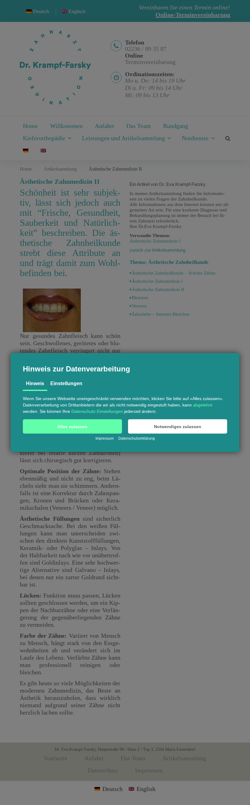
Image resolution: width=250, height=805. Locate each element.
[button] (72, 426)
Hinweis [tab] (35, 383)
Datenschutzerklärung (136, 438)
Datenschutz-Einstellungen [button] (97, 411)
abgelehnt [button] (202, 404)
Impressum (104, 438)
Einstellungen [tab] (66, 383)
